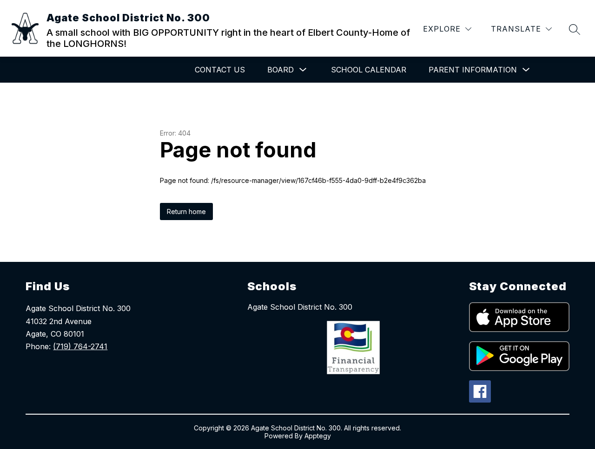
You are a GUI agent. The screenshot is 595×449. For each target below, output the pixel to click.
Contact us (220, 69)
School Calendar (368, 69)
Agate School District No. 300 (299, 307)
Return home (186, 211)
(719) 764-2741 (80, 346)
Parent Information (473, 69)
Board (280, 69)
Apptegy (317, 436)
